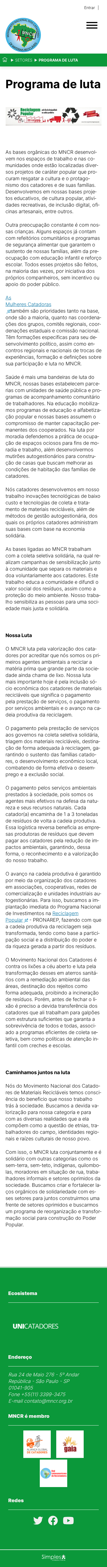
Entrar (89, 7)
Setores (23, 60)
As (28, 301)
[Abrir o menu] (91, 25)
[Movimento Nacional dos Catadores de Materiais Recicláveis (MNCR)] (43, 35)
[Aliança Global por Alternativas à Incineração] (70, 1456)
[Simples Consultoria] (53, 1558)
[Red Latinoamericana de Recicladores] (53, 1485)
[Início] (4, 60)
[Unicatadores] (35, 1342)
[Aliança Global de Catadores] (37, 1456)
